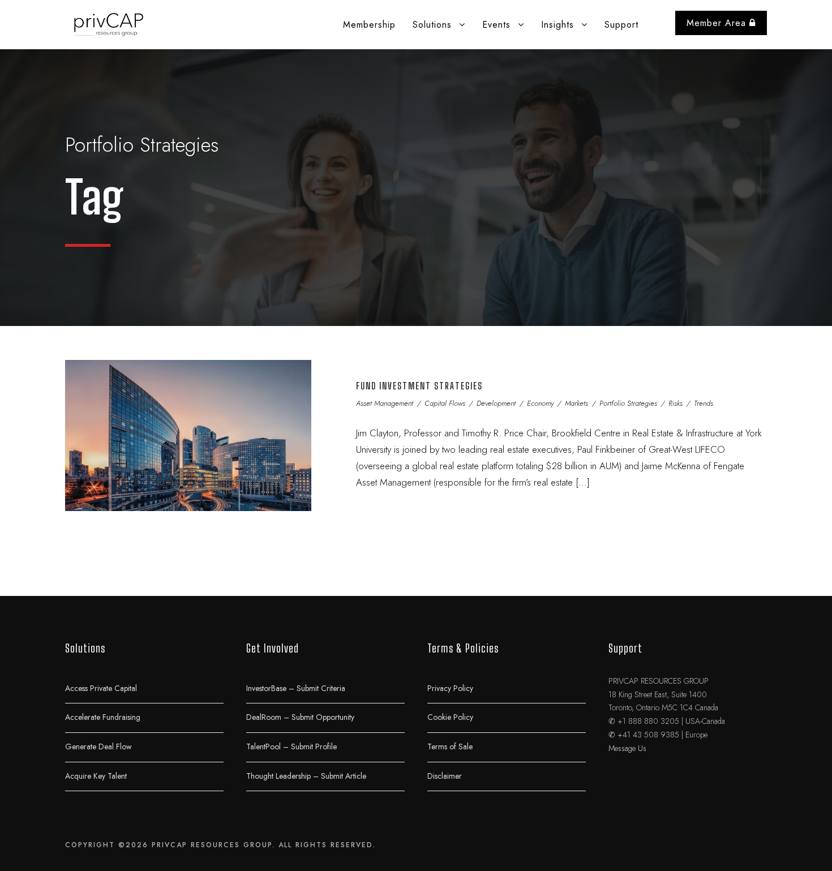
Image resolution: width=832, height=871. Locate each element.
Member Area (718, 22)
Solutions (432, 24)
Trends (703, 403)
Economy (540, 403)
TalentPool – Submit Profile (291, 746)
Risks (675, 403)
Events (496, 24)
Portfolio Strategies (628, 403)
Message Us (627, 748)
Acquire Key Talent (96, 775)
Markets (576, 403)
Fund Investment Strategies (419, 385)
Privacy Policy (450, 687)
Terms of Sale (450, 746)
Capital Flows (444, 403)
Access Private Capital (101, 687)
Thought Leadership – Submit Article (306, 775)
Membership (369, 24)
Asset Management (384, 403)
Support (621, 24)
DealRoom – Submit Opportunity (300, 717)
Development (496, 403)
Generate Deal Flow (98, 746)
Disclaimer (444, 775)
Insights (557, 24)
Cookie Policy (450, 717)
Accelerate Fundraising (102, 717)
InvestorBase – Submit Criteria (295, 687)
